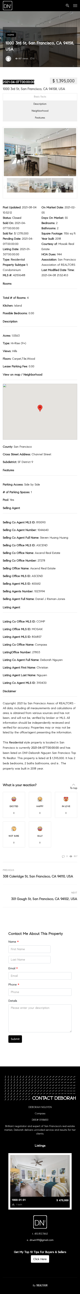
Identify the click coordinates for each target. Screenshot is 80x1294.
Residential (18, 259)
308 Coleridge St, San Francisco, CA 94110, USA (38, 876)
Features (40, 117)
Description (40, 103)
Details (12, 1001)
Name (13, 941)
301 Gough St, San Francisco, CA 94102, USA (44, 899)
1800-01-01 (19, 1200)
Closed (16, 218)
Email (13, 968)
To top (73, 788)
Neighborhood (40, 110)
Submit (15, 1039)
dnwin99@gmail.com (41, 1240)
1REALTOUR (41, 1285)
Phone (13, 984)
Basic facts (40, 96)
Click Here (40, 1259)
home (10, 34)
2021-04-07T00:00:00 (18, 82)
